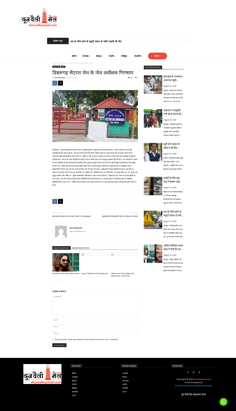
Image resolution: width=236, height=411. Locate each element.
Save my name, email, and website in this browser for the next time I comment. (86, 339)
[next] (187, 41)
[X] (60, 83)
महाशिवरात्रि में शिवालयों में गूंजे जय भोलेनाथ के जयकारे (120, 216)
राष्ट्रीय (63, 66)
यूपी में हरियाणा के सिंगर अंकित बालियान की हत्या (65, 274)
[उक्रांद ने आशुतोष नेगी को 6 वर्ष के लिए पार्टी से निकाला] (153, 118)
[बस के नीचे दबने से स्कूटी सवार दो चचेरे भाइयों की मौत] (153, 220)
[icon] (223, 403)
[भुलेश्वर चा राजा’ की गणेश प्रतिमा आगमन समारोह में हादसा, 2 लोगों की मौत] (124, 262)
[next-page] (57, 281)
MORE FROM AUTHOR (80, 248)
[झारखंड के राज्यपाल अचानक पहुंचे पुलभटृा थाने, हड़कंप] (153, 84)
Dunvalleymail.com (202, 379)
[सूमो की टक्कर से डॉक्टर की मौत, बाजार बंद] (153, 152)
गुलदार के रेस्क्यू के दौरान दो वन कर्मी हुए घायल (95, 274)
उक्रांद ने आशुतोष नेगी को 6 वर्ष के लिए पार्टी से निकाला (172, 112)
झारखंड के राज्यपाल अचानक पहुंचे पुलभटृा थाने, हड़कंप (172, 78)
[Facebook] (54, 83)
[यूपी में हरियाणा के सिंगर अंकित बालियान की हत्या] (65, 262)
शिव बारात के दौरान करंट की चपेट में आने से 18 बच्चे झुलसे (71, 216)
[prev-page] (53, 281)
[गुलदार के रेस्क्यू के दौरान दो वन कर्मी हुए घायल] (95, 262)
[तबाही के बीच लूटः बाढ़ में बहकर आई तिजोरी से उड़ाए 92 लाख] (153, 186)
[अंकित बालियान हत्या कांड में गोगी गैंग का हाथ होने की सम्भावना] (153, 253)
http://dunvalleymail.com (77, 231)
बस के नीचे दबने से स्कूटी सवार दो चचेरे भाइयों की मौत (173, 213)
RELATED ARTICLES (61, 248)
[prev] (183, 41)
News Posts (63, 63)
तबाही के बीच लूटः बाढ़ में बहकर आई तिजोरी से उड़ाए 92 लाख (172, 180)
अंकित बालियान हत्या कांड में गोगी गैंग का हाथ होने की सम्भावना (173, 247)
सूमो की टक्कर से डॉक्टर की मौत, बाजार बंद (91, 41)
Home (54, 63)
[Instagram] (194, 372)
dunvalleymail (60, 77)
